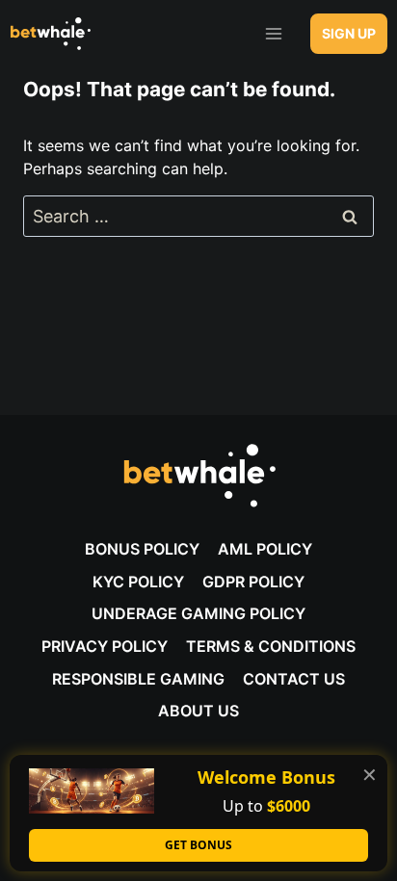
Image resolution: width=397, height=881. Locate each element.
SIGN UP (349, 33)
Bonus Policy (142, 548)
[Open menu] (273, 33)
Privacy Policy (104, 646)
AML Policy (265, 548)
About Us (198, 710)
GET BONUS (198, 845)
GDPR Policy (253, 581)
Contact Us (294, 678)
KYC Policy (138, 581)
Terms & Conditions (271, 646)
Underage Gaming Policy (198, 613)
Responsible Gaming (138, 678)
